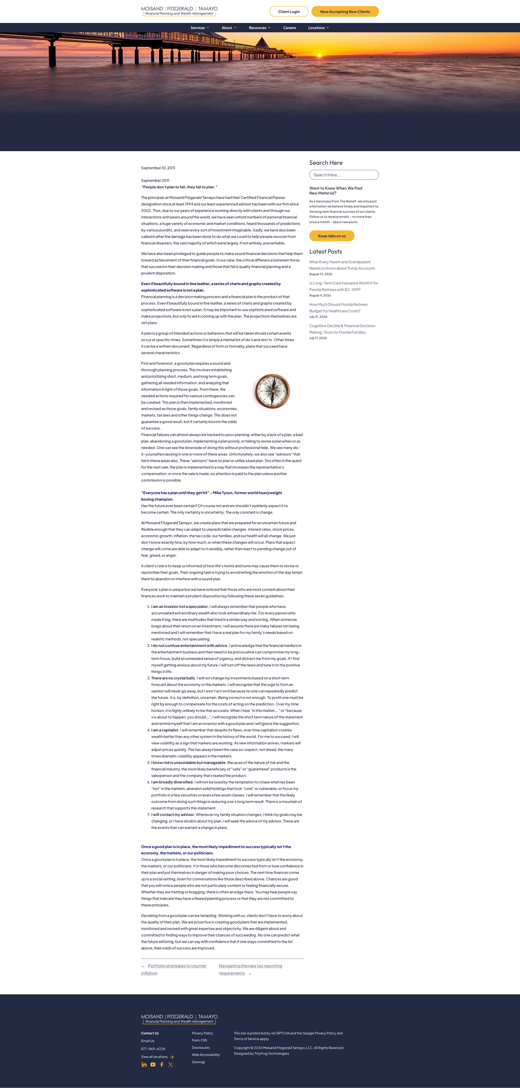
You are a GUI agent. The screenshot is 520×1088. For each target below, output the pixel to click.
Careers (289, 27)
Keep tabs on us (332, 235)
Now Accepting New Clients (345, 11)
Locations (316, 27)
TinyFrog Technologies (272, 1053)
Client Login (289, 11)
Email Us (147, 1041)
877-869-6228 (153, 1049)
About (227, 27)
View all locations (154, 1056)
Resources (257, 27)
